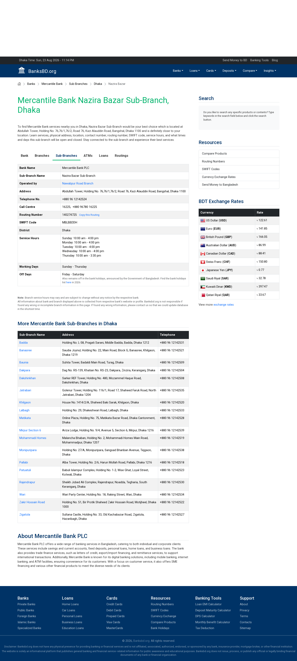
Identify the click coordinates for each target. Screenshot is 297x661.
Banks (177, 71)
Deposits (228, 71)
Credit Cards (114, 604)
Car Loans (68, 610)
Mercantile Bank (52, 84)
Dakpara (24, 370)
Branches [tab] (42, 156)
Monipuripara (28, 450)
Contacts (246, 622)
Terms (244, 616)
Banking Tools (259, 60)
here (68, 282)
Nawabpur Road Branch (77, 183)
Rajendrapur (27, 482)
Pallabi (23, 462)
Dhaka (98, 84)
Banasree (25, 350)
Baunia (23, 362)
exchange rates (224, 304)
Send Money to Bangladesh (220, 184)
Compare (249, 71)
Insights (269, 71)
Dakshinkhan (27, 378)
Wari (22, 494)
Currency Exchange (163, 616)
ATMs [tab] (88, 156)
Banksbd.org (141, 641)
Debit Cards (113, 610)
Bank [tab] (24, 156)
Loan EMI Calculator (208, 604)
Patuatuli (25, 470)
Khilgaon (25, 402)
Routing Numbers (213, 161)
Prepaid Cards (115, 616)
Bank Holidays (160, 628)
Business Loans (72, 622)
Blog (275, 60)
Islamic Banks (27, 622)
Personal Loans (72, 616)
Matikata (25, 418)
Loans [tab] (103, 156)
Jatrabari (25, 390)
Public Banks (26, 610)
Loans (194, 71)
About (244, 604)
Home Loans (70, 604)
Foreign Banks (27, 616)
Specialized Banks (29, 628)
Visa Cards (113, 622)
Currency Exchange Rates (219, 177)
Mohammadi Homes (32, 438)
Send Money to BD (235, 60)
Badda (23, 342)
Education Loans (73, 628)
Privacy (244, 610)
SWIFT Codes (211, 169)
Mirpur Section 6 (30, 430)
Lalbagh (24, 410)
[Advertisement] (148, 28)
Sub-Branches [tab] (66, 156)
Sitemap (245, 628)
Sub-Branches (78, 84)
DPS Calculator (205, 616)
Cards (210, 71)
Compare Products (214, 153)
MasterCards (114, 628)
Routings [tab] (121, 156)
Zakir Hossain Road (32, 502)
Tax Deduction (204, 628)
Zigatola (24, 514)
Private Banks (26, 604)
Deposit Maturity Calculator (213, 610)
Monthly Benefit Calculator (212, 622)
